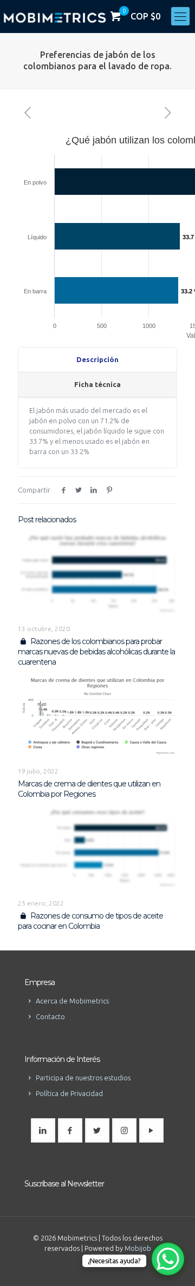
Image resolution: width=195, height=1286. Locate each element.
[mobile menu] (180, 16)
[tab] (97, 359)
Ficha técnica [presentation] (97, 384)
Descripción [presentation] (97, 359)
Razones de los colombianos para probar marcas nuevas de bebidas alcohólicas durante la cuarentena (96, 652)
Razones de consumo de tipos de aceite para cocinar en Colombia (90, 921)
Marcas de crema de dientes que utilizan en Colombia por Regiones (89, 789)
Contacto (50, 1016)
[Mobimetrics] (54, 16)
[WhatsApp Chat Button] (168, 1259)
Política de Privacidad (69, 1093)
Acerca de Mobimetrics (72, 1001)
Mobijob (138, 1248)
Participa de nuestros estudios (83, 1077)
